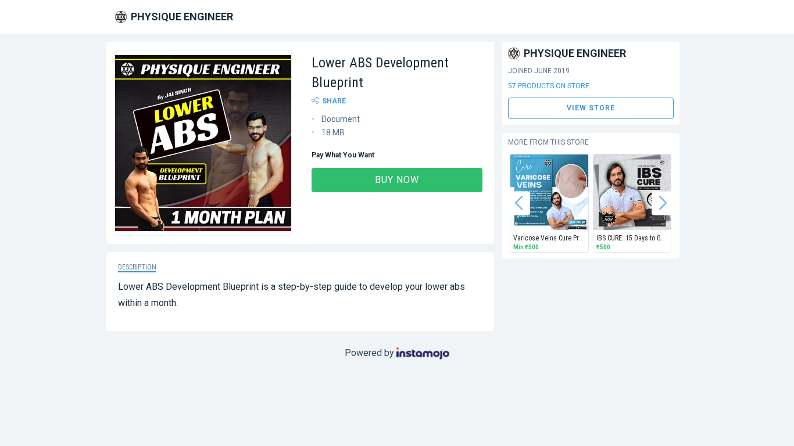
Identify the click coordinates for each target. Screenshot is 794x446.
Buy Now (397, 179)
